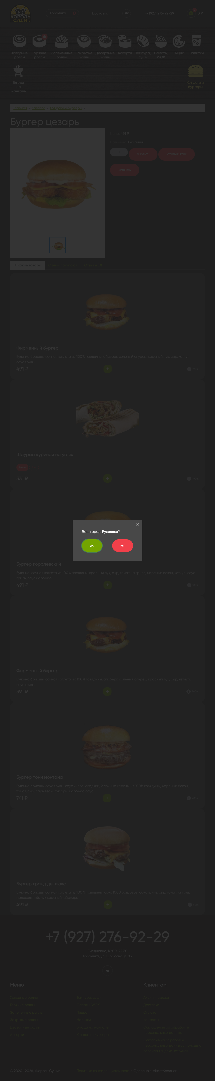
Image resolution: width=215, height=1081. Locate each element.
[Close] (137, 524)
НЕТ (123, 545)
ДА (92, 545)
